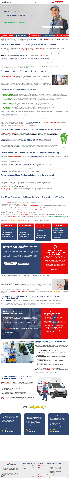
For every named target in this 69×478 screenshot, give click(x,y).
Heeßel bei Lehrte (24, 211)
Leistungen (34, 2)
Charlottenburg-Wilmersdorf (10, 209)
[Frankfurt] (31, 472)
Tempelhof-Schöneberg (41, 209)
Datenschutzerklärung (52, 474)
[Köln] (31, 476)
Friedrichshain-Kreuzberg (21, 209)
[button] (2, 475)
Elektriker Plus (21, 2)
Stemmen (46, 211)
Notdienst (28, 2)
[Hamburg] (31, 470)
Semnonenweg (4, 211)
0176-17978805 (43, 2)
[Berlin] (31, 468)
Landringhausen (61, 211)
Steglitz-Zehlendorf (59, 209)
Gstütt (8, 211)
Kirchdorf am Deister (53, 211)
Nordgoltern (18, 211)
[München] (31, 465)
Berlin (2, 209)
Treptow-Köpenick (51, 209)
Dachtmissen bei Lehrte (34, 211)
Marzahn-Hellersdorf (31, 209)
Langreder (41, 211)
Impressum (60, 474)
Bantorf (66, 211)
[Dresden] (31, 474)
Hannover (13, 211)
